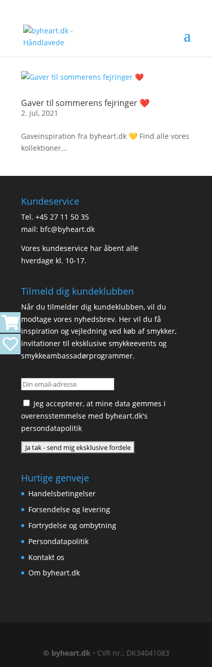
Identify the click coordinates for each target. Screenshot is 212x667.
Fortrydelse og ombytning (72, 525)
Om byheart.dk (54, 573)
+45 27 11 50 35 (62, 217)
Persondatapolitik (58, 541)
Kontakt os (46, 557)
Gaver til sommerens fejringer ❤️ (85, 103)
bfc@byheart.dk (67, 229)
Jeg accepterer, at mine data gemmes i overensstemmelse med (93, 416)
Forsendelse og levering (69, 509)
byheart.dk (71, 653)
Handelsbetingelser (62, 493)
